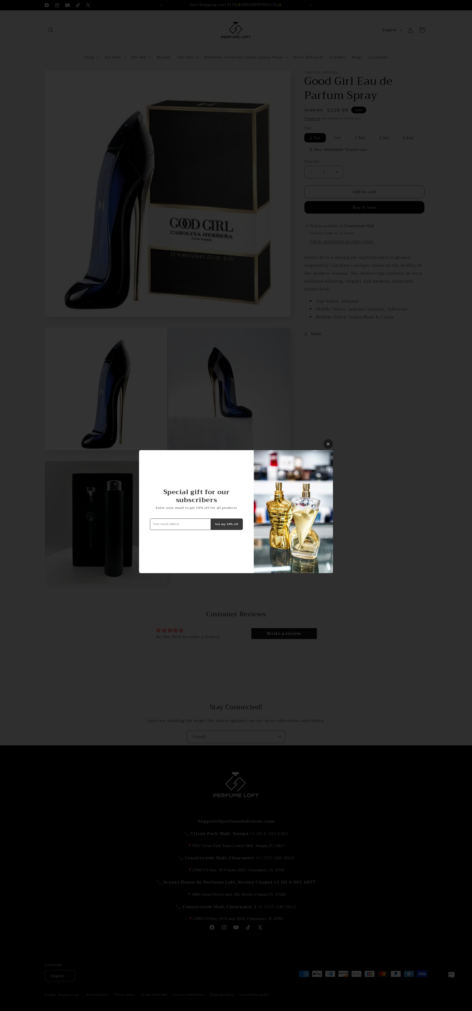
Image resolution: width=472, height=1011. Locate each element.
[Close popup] (328, 444)
